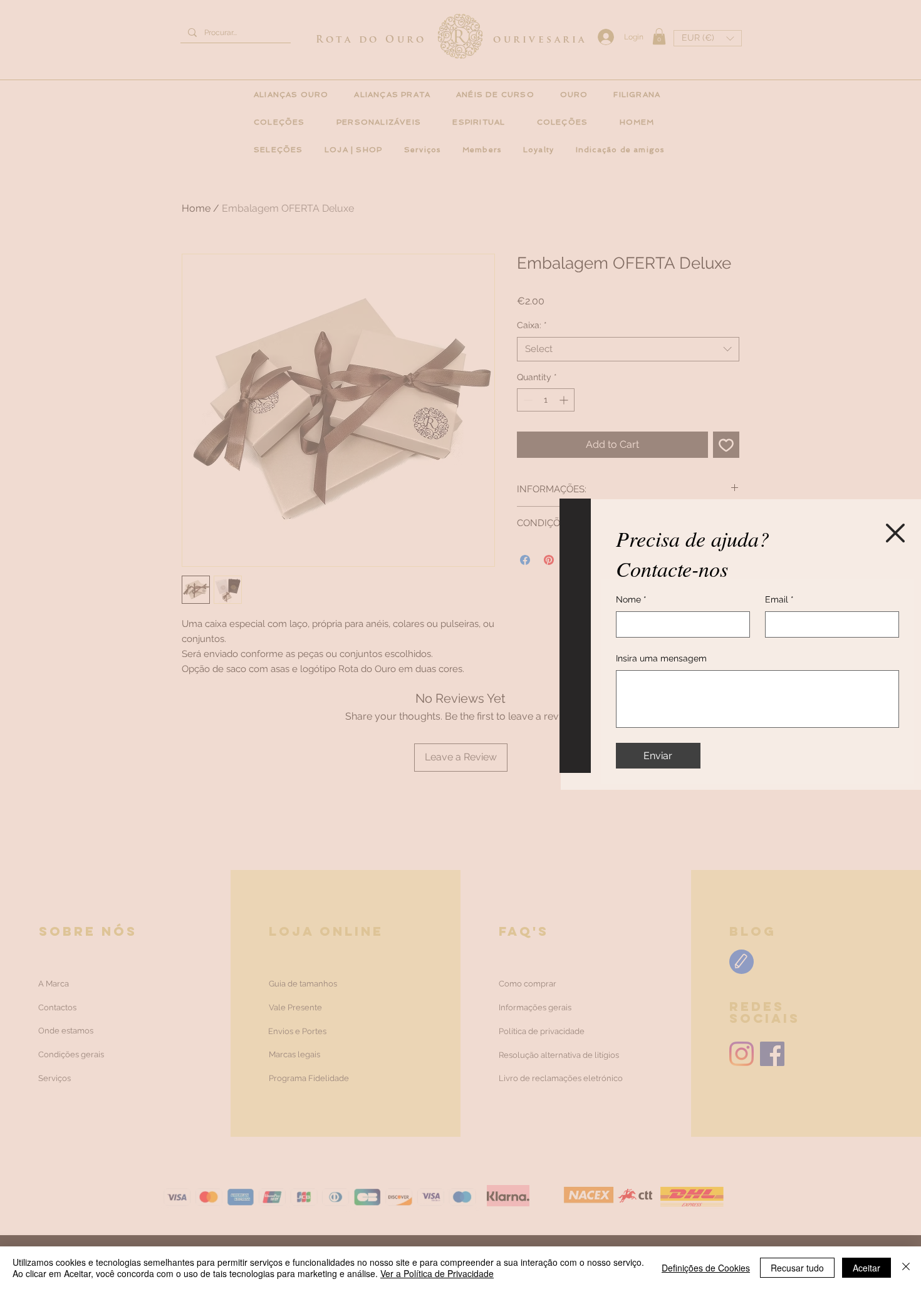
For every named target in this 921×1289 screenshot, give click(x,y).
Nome (631, 599)
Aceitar (866, 1267)
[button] (895, 533)
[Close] (905, 1267)
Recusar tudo (797, 1267)
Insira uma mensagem (661, 658)
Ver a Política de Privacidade (437, 1273)
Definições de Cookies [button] (706, 1267)
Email (779, 599)
